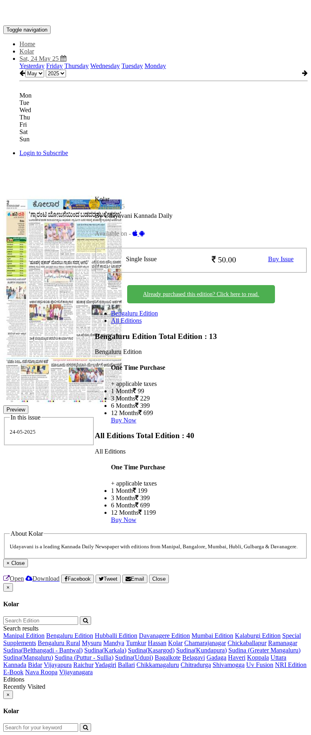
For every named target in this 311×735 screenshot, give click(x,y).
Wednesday (105, 65)
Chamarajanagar (205, 642)
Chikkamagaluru (157, 664)
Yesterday (32, 65)
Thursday (76, 65)
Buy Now (123, 420)
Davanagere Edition (164, 635)
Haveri (236, 657)
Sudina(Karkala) (105, 650)
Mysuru (92, 642)
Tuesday (132, 65)
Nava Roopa (41, 672)
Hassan (157, 642)
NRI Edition (291, 664)
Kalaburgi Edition (258, 635)
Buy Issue (281, 259)
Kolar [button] (26, 51)
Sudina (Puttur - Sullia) (84, 657)
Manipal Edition (24, 635)
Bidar (35, 664)
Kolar (175, 642)
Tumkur (136, 642)
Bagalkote (168, 657)
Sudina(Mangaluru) (28, 657)
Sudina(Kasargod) (151, 650)
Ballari (126, 664)
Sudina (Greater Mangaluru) (264, 650)
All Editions (126, 320)
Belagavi (193, 657)
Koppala (258, 657)
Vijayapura (58, 664)
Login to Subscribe (43, 152)
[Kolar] (155, 13)
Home (27, 43)
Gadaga (216, 657)
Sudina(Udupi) (134, 657)
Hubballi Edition (116, 635)
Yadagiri (105, 664)
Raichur (83, 664)
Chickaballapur (247, 642)
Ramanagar (282, 642)
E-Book (13, 672)
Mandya (113, 642)
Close (159, 579)
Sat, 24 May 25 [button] (39, 58)
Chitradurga (196, 664)
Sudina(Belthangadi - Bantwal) (43, 650)
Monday (155, 65)
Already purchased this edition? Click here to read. (201, 294)
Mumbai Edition (212, 635)
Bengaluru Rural (59, 642)
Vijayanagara (76, 672)
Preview (15, 410)
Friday (54, 65)
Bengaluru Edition (134, 313)
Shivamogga (229, 664)
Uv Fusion (259, 664)
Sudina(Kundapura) (201, 650)
